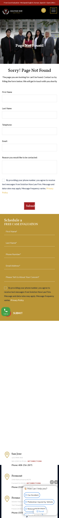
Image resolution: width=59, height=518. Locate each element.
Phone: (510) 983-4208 (22, 487)
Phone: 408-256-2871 (22, 465)
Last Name (7, 108)
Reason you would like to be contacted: (19, 157)
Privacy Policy (17, 300)
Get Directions (34, 461)
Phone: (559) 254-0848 (22, 512)
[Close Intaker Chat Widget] (56, 482)
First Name (7, 92)
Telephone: (7, 124)
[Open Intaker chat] (27, 516)
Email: (5, 141)
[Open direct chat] (52, 482)
